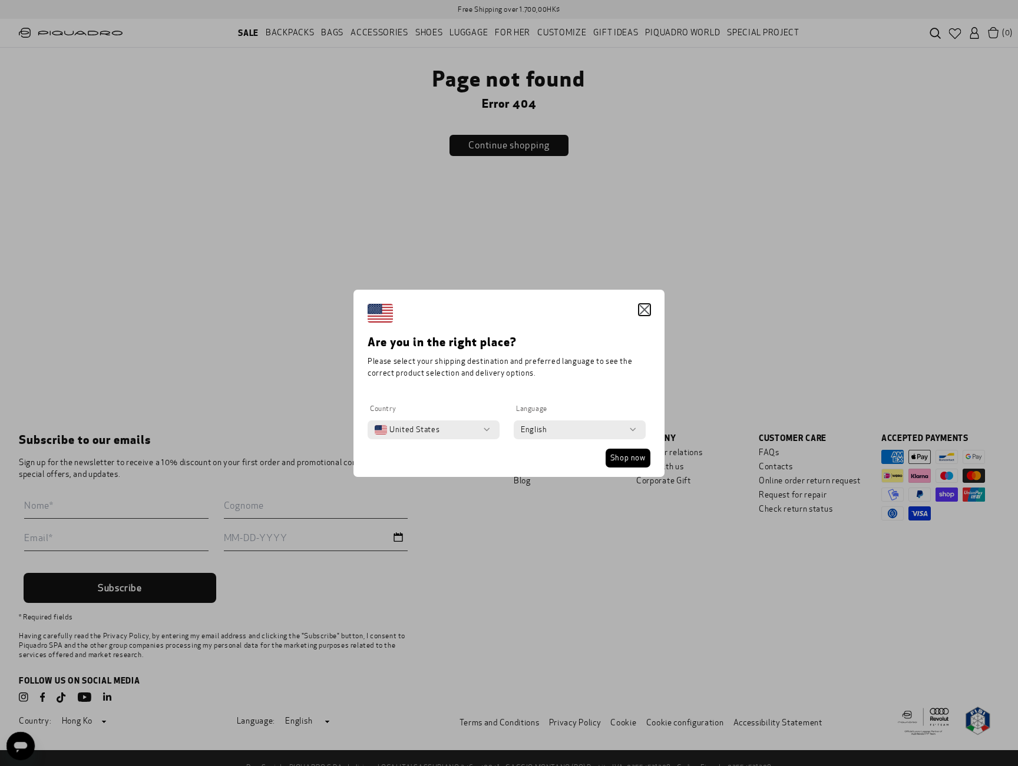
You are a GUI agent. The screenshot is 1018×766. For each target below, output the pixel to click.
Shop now (628, 458)
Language (531, 408)
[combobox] (407, 430)
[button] (644, 310)
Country (383, 408)
